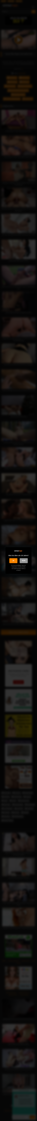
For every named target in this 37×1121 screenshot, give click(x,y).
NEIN (23, 560)
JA (13, 560)
